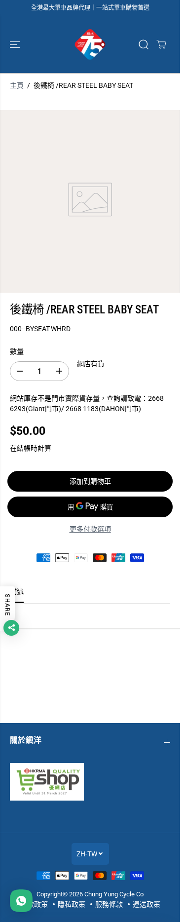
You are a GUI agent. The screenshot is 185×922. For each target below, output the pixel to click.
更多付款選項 (90, 529)
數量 (17, 351)
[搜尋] (143, 44)
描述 (17, 592)
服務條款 (109, 904)
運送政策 (146, 904)
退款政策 (34, 904)
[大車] (161, 44)
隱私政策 (71, 904)
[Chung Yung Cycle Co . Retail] (90, 44)
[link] (90, 782)
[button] (16, 44)
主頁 (17, 85)
